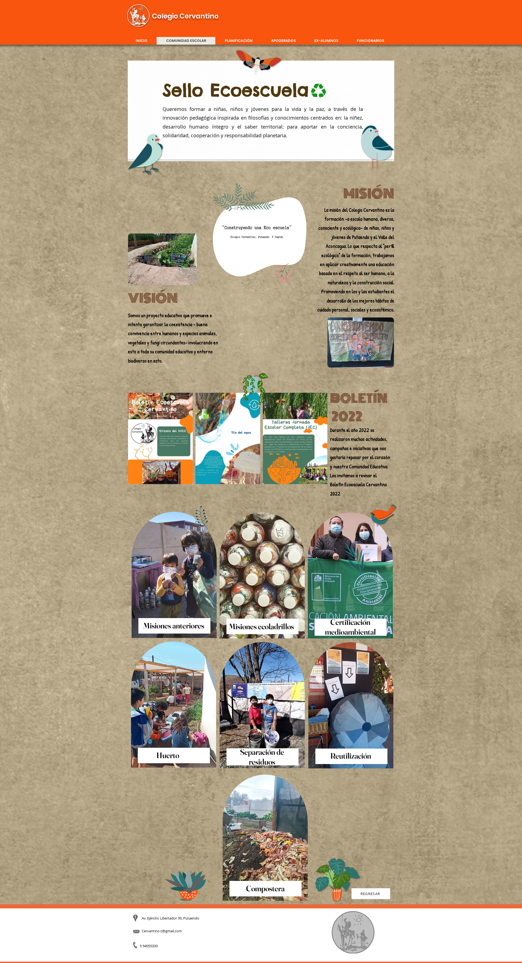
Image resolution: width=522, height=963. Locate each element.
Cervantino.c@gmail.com (162, 930)
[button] (299, 270)
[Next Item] (318, 438)
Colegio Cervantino (185, 16)
